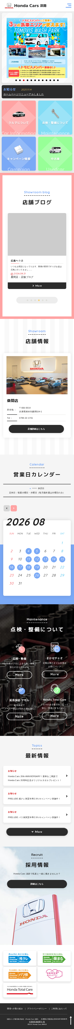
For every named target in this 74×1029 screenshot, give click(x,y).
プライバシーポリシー (37, 1009)
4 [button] (27, 80)
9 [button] (46, 80)
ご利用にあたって (59, 1009)
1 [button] (16, 80)
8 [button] (42, 80)
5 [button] (31, 80)
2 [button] (20, 80)
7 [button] (39, 80)
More (38, 831)
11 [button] (54, 80)
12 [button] (58, 80)
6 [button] (35, 80)
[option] (37, 48)
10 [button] (50, 80)
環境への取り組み (15, 1009)
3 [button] (23, 80)
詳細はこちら (37, 884)
